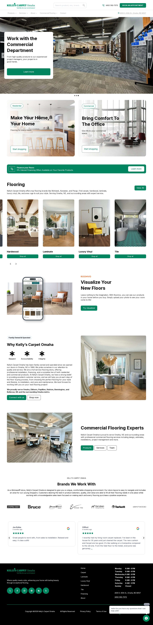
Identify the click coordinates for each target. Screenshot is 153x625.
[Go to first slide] (149, 55)
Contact (63, 13)
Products (11, 13)
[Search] (84, 5)
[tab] (74, 95)
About (33, 13)
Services (22, 13)
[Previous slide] (3, 55)
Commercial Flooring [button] (47, 13)
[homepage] (21, 6)
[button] (16, 397)
